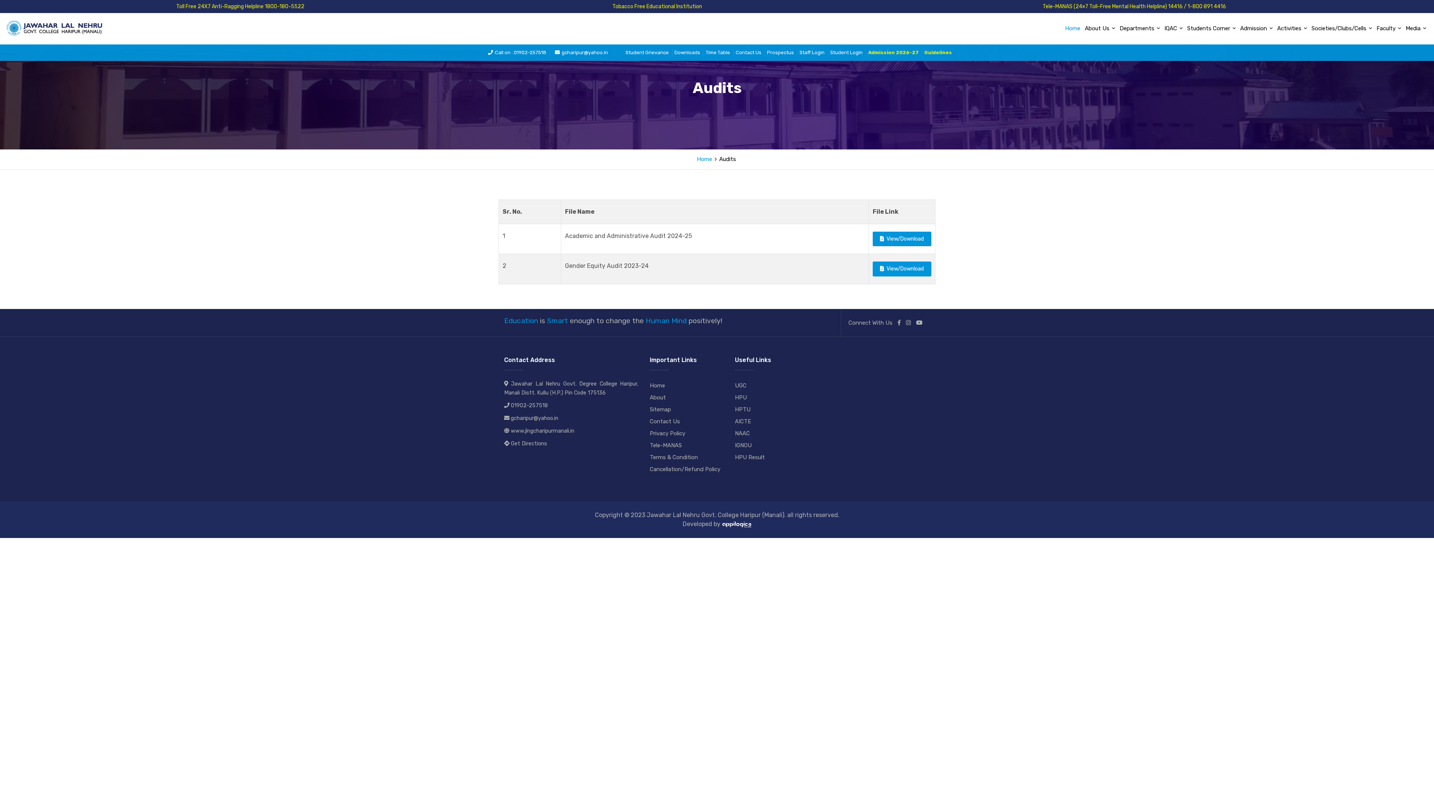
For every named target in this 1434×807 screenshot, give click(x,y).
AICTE (743, 421)
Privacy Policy (667, 433)
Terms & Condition (674, 457)
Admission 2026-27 (893, 52)
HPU (741, 397)
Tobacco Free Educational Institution (657, 6)
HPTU (743, 409)
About (658, 397)
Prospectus (780, 52)
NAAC (742, 433)
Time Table (718, 52)
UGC (741, 385)
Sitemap (660, 409)
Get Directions (529, 443)
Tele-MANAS (666, 445)
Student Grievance (647, 52)
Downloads (687, 52)
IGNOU (743, 445)
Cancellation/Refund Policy (685, 469)
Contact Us (748, 52)
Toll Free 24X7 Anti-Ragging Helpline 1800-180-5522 (240, 6)
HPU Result (750, 457)
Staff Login (812, 52)
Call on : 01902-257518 (520, 52)
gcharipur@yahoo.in (585, 52)
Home (1072, 28)
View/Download (904, 239)
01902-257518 (529, 405)
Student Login (846, 52)
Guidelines (938, 52)
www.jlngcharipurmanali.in (542, 431)
